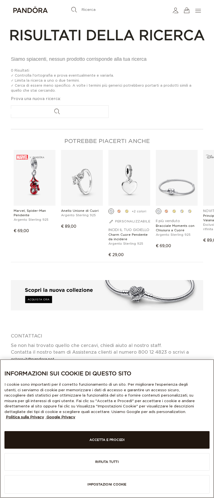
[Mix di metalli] (182, 211)
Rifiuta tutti (106, 462)
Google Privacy (60, 417)
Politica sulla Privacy (25, 417)
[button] (175, 10)
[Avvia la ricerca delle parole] (74, 9)
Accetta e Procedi (107, 440)
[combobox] (107, 8)
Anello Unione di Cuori (80, 211)
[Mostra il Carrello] (186, 10)
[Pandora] (44, 10)
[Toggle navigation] (198, 10)
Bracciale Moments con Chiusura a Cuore (175, 228)
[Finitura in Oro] (127, 211)
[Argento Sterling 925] (111, 211)
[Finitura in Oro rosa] (119, 211)
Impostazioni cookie (106, 484)
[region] (107, 428)
